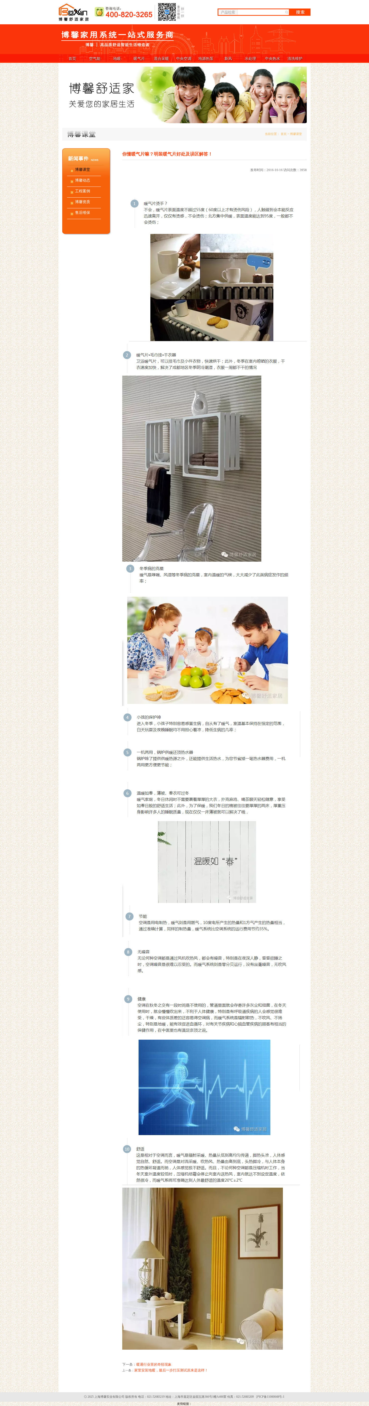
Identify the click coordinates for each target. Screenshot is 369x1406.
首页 (72, 58)
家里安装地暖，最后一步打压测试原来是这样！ (171, 1370)
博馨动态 (82, 180)
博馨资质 (82, 202)
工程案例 (82, 191)
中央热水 (272, 58)
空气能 (94, 58)
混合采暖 (161, 58)
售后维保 (82, 213)
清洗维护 (294, 58)
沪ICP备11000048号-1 (270, 1396)
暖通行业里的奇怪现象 (153, 1364)
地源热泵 (205, 58)
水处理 (250, 58)
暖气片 (139, 58)
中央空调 (183, 58)
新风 (228, 58)
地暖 (117, 58)
